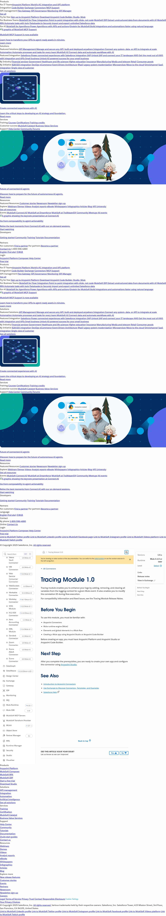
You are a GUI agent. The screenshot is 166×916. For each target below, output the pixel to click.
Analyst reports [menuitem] (39, 206)
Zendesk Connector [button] (13, 637)
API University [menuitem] (99, 206)
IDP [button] (7, 690)
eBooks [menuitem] (50, 206)
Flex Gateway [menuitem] (24, 10)
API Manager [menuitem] (65, 10)
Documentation (52, 237)
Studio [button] (9, 755)
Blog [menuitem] (90, 206)
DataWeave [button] (11, 671)
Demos (3, 849)
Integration (5, 793)
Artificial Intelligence (10, 799)
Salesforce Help (50, 692)
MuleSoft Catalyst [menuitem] (26, 125)
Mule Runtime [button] (12, 705)
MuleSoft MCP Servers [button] (15, 715)
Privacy (25, 899)
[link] (58, 692)
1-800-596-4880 (18, 521)
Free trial (4, 261)
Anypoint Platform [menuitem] (9, 258)
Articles (3, 868)
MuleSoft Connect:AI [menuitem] (17, 212)
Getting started (7, 237)
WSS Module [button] (12, 607)
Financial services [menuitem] (20, 61)
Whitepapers (6, 861)
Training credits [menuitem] (37, 122)
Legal (2, 899)
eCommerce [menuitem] (46, 64)
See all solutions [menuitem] (8, 71)
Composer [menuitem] (23, 258)
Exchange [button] (10, 681)
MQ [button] (7, 700)
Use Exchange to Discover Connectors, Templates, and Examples (71, 688)
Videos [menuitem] (28, 206)
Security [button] (9, 750)
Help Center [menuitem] (14, 128)
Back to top (83, 741)
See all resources (8, 209)
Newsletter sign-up (9, 892)
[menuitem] (83, 22)
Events (3, 883)
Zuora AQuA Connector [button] (13, 652)
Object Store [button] (11, 730)
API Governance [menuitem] (39, 10)
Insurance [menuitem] (91, 61)
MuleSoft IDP (6, 777)
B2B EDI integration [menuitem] (21, 64)
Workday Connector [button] (13, 600)
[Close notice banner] (130, 559)
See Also (140, 595)
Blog (2, 871)
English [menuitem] (8, 252)
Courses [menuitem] (12, 122)
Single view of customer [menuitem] (22, 67)
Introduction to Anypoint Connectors (59, 684)
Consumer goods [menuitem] (145, 61)
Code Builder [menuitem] (18, 7)
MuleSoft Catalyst (8, 815)
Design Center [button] (12, 676)
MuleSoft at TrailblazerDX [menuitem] (64, 212)
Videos (3, 852)
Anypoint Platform (9, 768)
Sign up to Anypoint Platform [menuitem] (25, 17)
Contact (38, 899)
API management (8, 790)
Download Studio (8, 784)
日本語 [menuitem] (20, 252)
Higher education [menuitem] (77, 61)
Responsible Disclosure (54, 899)
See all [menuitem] (3, 14)
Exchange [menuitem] (29, 7)
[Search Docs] (126, 552)
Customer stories (8, 880)
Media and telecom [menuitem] (121, 61)
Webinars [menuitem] (12, 206)
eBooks (3, 858)
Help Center (6, 824)
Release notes (144, 576)
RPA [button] (8, 741)
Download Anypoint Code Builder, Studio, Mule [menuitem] (62, 17)
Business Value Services (11, 818)
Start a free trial (7, 780)
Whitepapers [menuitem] (60, 206)
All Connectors (49, 568)
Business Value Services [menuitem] (47, 125)
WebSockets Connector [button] (14, 587)
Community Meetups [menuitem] (87, 212)
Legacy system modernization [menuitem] (98, 64)
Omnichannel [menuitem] (151, 64)
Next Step (140, 591)
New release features (10, 877)
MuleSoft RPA (6, 774)
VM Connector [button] (13, 568)
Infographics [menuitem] (73, 206)
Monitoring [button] (11, 695)
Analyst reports (7, 855)
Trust (31, 899)
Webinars (4, 846)
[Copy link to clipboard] (38, 609)
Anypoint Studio (69, 664)
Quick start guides (8, 836)
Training (31, 237)
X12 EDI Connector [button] (13, 614)
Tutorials (40, 237)
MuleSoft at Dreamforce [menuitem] (39, 212)
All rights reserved (42, 545)
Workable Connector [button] (13, 593)
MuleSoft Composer (9, 771)
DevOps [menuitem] (35, 64)
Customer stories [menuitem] (28, 203)
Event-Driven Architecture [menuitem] (64, 64)
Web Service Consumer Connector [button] (13, 577)
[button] (161, 566)
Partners (4, 886)
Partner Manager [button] (13, 735)
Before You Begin (143, 588)
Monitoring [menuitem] (52, 10)
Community (21, 237)
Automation (6, 796)
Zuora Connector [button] (13, 659)
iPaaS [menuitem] (80, 64)
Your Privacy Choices (10, 902)
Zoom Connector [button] (13, 643)
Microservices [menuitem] (119, 64)
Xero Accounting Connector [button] (14, 622)
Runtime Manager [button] (14, 745)
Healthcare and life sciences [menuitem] (55, 61)
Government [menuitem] (35, 61)
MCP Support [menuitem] (52, 7)
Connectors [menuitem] (40, 7)
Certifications (23, 122)
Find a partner (21, 245)
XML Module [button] (12, 630)
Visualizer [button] (10, 760)
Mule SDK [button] (10, 710)
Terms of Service (13, 899)
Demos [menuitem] (20, 206)
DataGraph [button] (11, 666)
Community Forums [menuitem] (30, 128)
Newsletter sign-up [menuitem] (57, 203)
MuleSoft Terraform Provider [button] (18, 720)
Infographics (6, 864)
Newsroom (5, 889)
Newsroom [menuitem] (42, 203)
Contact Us (5, 249)
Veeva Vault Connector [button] (13, 560)
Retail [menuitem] (133, 61)
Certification (6, 812)
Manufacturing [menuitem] (104, 61)
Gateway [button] (10, 685)
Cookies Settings (71, 899)
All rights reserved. (42, 905)
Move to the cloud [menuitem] (135, 64)
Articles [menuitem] (83, 206)
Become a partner (49, 245)
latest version (99, 558)
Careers (3, 895)
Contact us (5, 840)
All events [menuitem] (102, 212)
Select (156, 565)
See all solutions (8, 802)
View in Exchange (145, 580)
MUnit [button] (9, 725)
